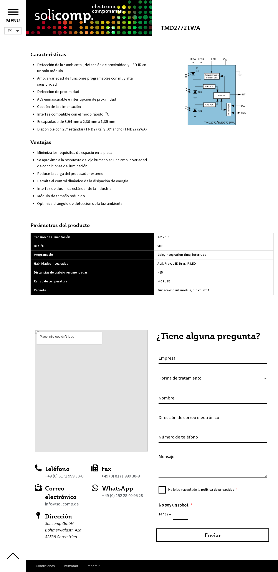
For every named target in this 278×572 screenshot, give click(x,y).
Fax (106, 469)
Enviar (213, 535)
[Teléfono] (38, 467)
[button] (13, 30)
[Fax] (94, 467)
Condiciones (45, 566)
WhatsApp (117, 488)
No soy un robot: (175, 505)
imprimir (93, 566)
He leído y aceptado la (203, 489)
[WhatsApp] (95, 488)
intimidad (70, 566)
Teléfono (57, 469)
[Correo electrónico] (38, 487)
